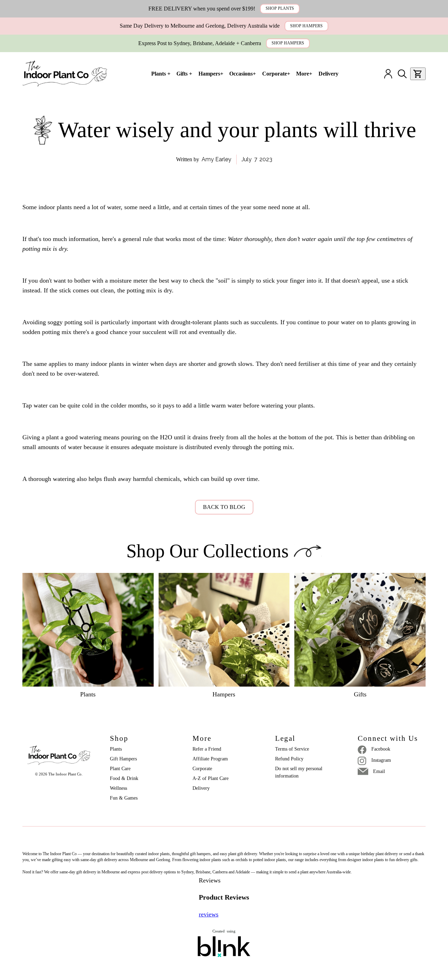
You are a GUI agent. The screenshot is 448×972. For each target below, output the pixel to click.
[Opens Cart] (418, 74)
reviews (208, 914)
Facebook (380, 749)
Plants (116, 749)
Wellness (118, 788)
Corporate (202, 768)
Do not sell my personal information (299, 772)
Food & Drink (124, 778)
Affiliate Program (210, 758)
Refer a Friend (206, 749)
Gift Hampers (123, 758)
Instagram (381, 760)
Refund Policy (289, 758)
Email (379, 771)
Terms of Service (292, 749)
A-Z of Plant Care (210, 778)
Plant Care (120, 768)
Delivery (201, 788)
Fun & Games (124, 798)
